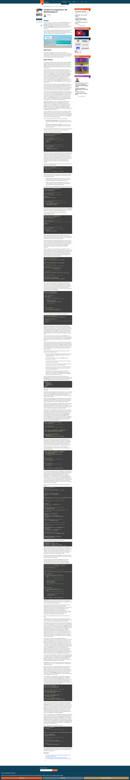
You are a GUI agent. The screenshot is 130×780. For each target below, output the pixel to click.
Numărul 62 (48, 6)
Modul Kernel (39, 21)
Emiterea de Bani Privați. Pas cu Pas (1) (81, 83)
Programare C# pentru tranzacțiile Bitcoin (81, 94)
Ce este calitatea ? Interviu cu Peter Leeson (81, 23)
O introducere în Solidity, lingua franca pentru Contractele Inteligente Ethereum (81, 85)
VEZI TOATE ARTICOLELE (82, 96)
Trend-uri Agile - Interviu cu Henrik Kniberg (81, 15)
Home (44, 6)
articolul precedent (48, 22)
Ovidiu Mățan (78, 17)
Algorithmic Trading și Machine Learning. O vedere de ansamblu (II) (81, 19)
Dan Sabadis (48, 14)
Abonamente (39, 19)
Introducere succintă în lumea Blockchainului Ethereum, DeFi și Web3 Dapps (81, 89)
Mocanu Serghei (84, 12)
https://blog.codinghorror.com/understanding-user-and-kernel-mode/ (58, 758)
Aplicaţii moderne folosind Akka (80, 11)
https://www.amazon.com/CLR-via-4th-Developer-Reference (56, 757)
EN (88, 1)
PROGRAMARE (46, 20)
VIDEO (69, 1)
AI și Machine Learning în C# (80, 92)
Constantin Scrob (78, 12)
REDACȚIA (74, 1)
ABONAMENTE (64, 1)
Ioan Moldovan (78, 20)
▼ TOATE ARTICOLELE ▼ (81, 25)
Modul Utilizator (38, 22)
